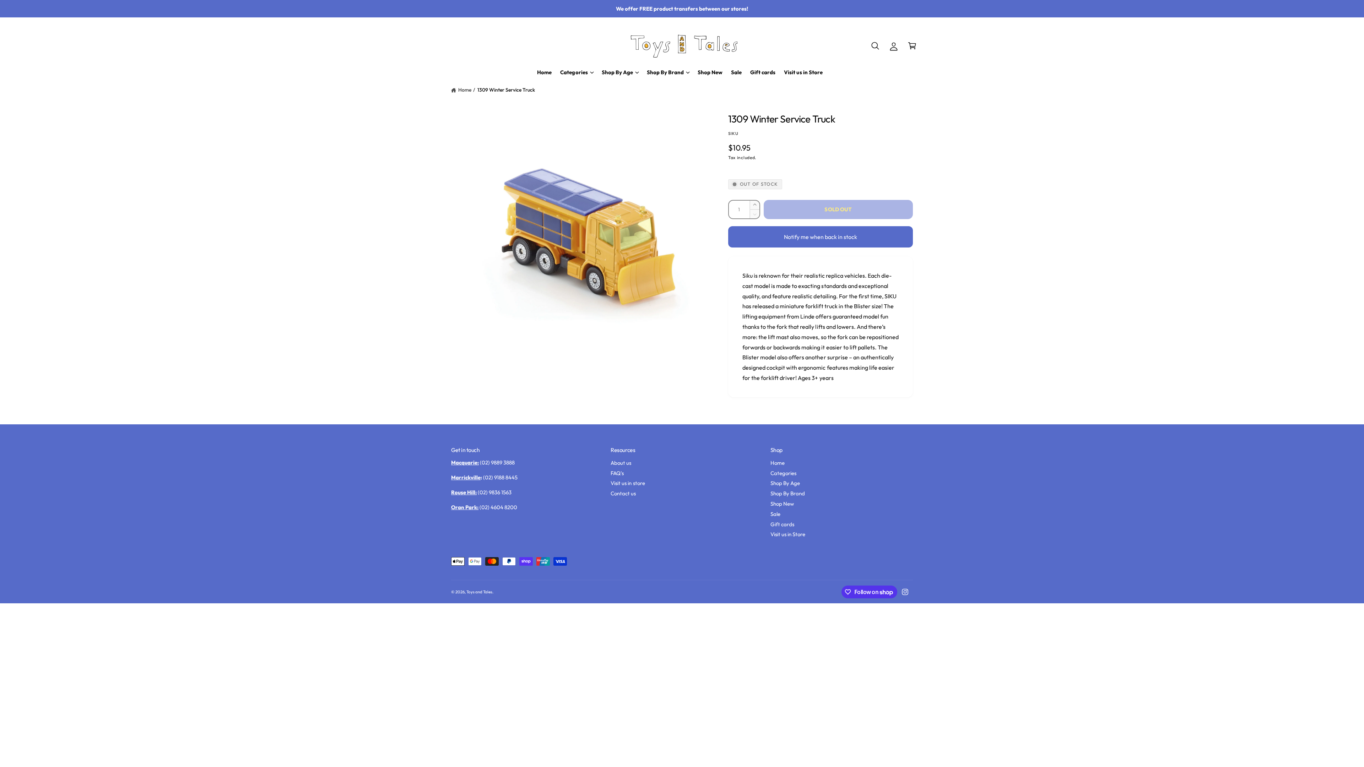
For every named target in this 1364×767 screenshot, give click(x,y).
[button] (875, 46)
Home (464, 90)
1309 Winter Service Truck (506, 90)
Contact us (623, 493)
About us (621, 462)
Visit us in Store (787, 534)
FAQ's (617, 473)
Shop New (782, 503)
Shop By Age (785, 483)
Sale (775, 514)
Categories (783, 473)
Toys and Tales (479, 591)
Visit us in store (628, 483)
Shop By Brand (787, 493)
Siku (733, 133)
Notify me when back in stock (820, 236)
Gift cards (782, 524)
